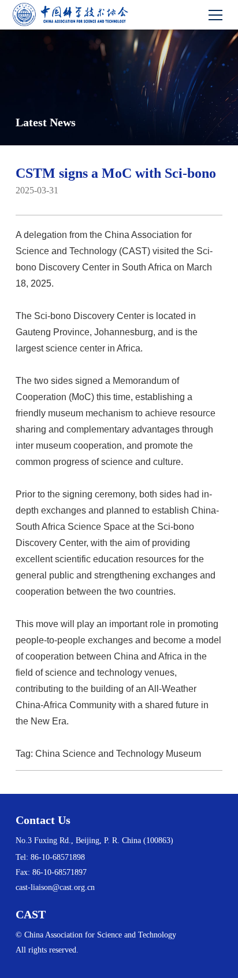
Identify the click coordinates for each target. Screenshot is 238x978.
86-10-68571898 (58, 857)
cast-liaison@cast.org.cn (55, 887)
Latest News (46, 122)
